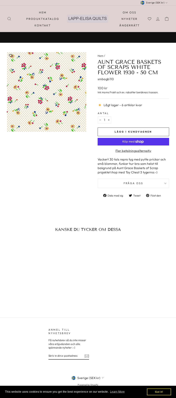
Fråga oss (133, 183)
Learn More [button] (117, 391)
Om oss (129, 12)
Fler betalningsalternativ (133, 151)
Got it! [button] (159, 391)
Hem (42, 12)
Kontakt (43, 25)
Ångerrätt (129, 25)
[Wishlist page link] (149, 19)
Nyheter (130, 19)
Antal (103, 113)
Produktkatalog (42, 19)
